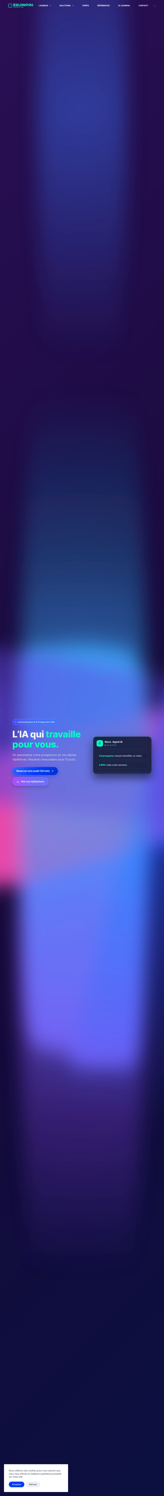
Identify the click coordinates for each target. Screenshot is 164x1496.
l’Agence (43, 5)
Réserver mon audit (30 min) (33, 770)
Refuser (33, 1484)
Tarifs (85, 5)
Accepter (16, 1484)
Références (103, 5)
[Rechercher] (154, 5)
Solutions (65, 5)
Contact (143, 5)
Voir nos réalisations (32, 781)
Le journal (124, 5)
